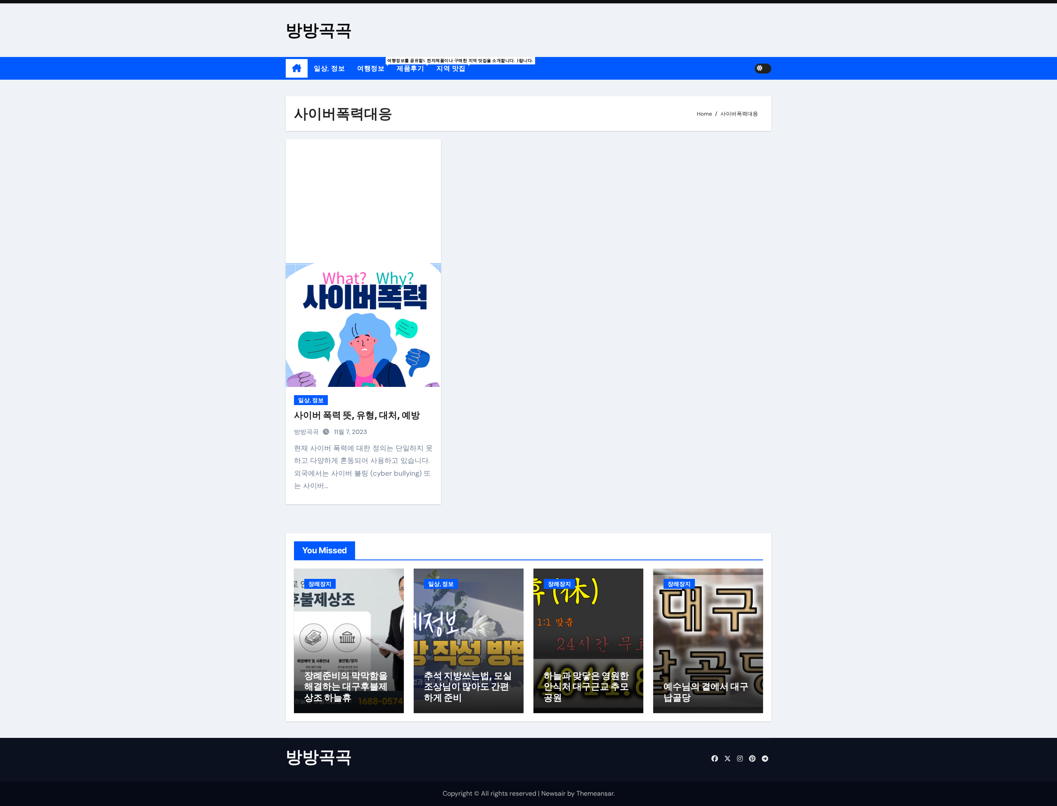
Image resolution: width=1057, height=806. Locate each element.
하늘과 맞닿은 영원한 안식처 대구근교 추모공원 (586, 686)
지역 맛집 (454, 65)
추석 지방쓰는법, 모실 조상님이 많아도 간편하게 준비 (468, 686)
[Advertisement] (364, 201)
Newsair (553, 793)
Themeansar (595, 793)
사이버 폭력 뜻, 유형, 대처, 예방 (357, 415)
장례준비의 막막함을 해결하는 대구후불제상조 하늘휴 (346, 686)
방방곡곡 (319, 30)
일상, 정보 (329, 68)
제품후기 (413, 65)
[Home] (297, 68)
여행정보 (374, 65)
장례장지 (320, 584)
